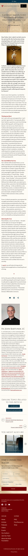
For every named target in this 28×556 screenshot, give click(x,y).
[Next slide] (25, 444)
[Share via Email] (10, 297)
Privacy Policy (14, 551)
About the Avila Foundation (6, 539)
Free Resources (18, 522)
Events (3, 530)
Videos (3, 527)
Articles (3, 522)
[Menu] (24, 6)
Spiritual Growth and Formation (14, 410)
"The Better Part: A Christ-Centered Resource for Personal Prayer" (13, 367)
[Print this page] (14, 297)
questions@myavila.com (6, 509)
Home (3, 519)
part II (4, 265)
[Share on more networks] (18, 297)
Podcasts (4, 525)
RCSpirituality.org (5, 388)
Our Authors (5, 533)
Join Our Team (5, 536)
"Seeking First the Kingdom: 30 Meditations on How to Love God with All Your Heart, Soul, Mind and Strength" (12, 372)
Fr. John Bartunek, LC (14, 406)
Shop (15, 525)
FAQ (15, 519)
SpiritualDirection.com (16, 390)
